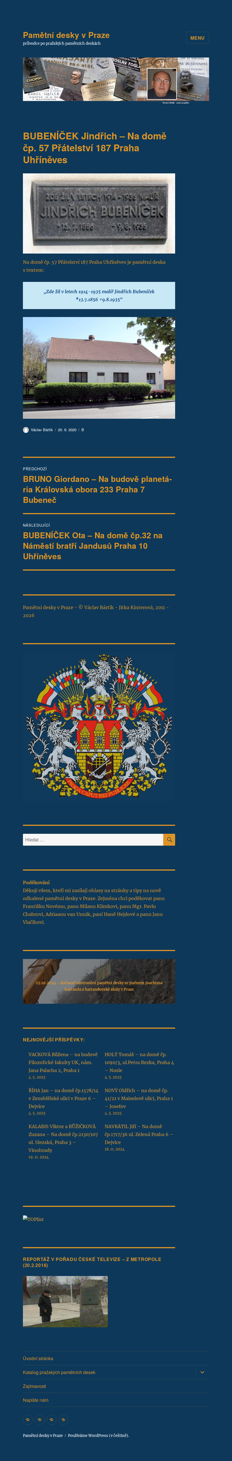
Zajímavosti (34, 1386)
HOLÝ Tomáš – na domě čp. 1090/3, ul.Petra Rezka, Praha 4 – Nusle (139, 1062)
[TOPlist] (33, 1219)
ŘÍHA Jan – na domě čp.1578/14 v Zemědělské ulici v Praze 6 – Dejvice (63, 1098)
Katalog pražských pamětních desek (59, 1372)
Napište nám (35, 1400)
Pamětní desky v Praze (66, 35)
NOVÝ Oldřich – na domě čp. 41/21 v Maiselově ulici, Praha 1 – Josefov (139, 1098)
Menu (197, 38)
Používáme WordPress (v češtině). (98, 1435)
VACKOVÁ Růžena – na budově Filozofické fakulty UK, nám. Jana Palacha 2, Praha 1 (63, 1062)
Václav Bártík (42, 429)
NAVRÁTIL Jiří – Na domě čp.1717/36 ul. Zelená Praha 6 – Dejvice (139, 1134)
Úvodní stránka (38, 1358)
